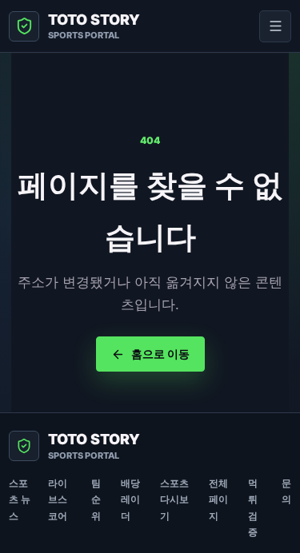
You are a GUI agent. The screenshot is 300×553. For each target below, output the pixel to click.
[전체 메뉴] (275, 26)
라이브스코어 (57, 499)
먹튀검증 (253, 507)
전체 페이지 (218, 499)
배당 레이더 (130, 499)
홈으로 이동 (160, 353)
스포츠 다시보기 (174, 499)
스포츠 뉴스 (19, 499)
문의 (286, 491)
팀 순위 (96, 499)
